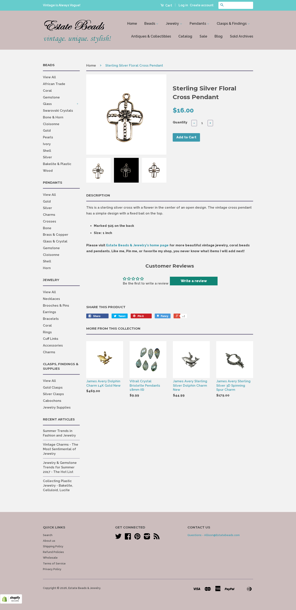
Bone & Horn (53, 117)
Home (132, 23)
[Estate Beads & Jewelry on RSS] (156, 538)
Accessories (53, 345)
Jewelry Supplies (57, 407)
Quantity (180, 122)
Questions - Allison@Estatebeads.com (213, 535)
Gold (47, 130)
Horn (47, 268)
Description (98, 195)
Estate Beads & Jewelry (84, 588)
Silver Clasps (53, 394)
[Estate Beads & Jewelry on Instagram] (147, 538)
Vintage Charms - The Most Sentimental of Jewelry (60, 449)
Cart (168, 5)
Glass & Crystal (55, 241)
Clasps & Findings (232, 23)
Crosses (49, 221)
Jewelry (173, 23)
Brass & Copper (55, 235)
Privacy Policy (52, 569)
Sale (203, 36)
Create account (201, 5)
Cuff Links (50, 339)
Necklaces (51, 299)
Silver (47, 157)
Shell (47, 151)
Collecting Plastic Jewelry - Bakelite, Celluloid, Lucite (58, 485)
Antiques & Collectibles (151, 36)
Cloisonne (51, 124)
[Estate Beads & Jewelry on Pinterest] (137, 538)
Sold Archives (241, 36)
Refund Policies (53, 552)
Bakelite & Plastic (57, 164)
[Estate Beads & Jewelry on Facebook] (128, 538)
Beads (150, 23)
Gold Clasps (53, 387)
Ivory (47, 144)
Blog (219, 36)
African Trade (54, 84)
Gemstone (51, 97)
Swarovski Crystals (58, 111)
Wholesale (50, 557)
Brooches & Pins (56, 305)
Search (47, 535)
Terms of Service (54, 563)
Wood (48, 171)
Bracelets (51, 319)
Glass (47, 104)
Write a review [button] (194, 281)
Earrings (49, 312)
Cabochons (52, 401)
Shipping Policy (53, 546)
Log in (183, 5)
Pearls (48, 137)
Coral (47, 91)
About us (49, 540)
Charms (49, 215)
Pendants (198, 23)
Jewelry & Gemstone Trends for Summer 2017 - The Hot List (60, 467)
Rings (47, 332)
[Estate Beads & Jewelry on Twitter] (118, 538)
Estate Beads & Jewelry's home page (137, 245)
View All (49, 77)
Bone (47, 228)
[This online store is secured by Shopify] (11, 603)
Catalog (185, 36)
